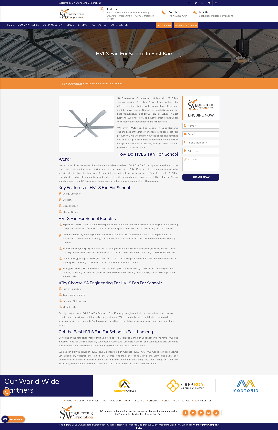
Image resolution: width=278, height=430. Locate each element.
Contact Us (181, 400)
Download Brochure (185, 25)
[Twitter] (194, 2)
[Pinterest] (201, 2)
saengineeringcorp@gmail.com (216, 15)
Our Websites (202, 400)
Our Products (112, 400)
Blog (166, 400)
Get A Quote (163, 25)
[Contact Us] (6, 396)
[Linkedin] (208, 2)
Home (62, 83)
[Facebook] (188, 2)
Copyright (64, 424)
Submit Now (201, 177)
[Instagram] (215, 2)
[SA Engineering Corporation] (72, 13)
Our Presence (75, 83)
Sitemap (153, 400)
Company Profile (87, 400)
